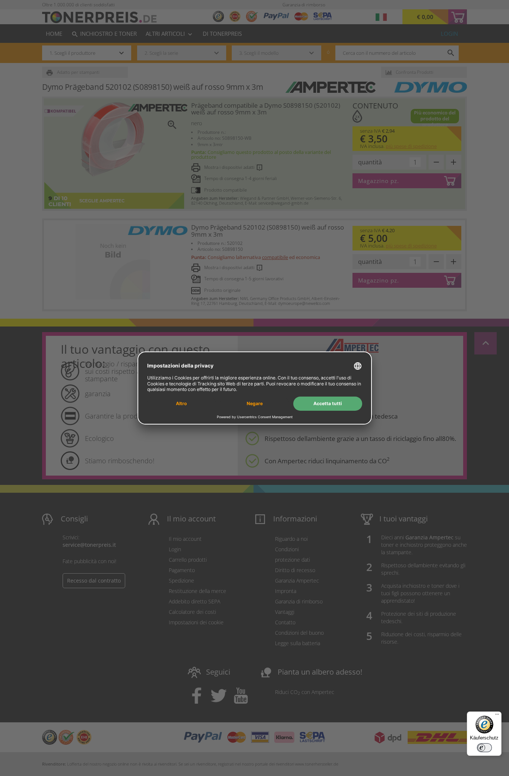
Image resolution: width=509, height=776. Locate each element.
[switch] (484, 747)
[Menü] (497, 716)
